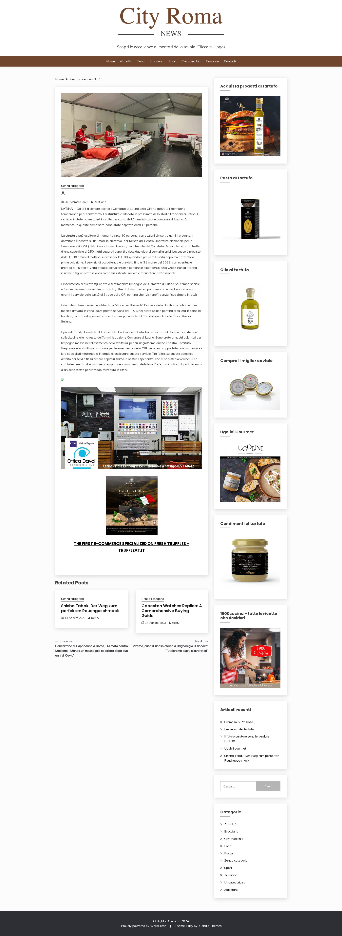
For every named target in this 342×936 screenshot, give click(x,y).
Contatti (230, 61)
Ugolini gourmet (235, 748)
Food (140, 61)
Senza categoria (72, 186)
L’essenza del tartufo (239, 729)
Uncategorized (234, 882)
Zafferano (231, 890)
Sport (173, 61)
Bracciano (156, 61)
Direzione (100, 202)
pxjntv (95, 618)
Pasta (228, 853)
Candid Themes (210, 926)
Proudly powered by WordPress (144, 926)
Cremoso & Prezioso (238, 722)
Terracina (212, 61)
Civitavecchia (190, 61)
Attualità (126, 61)
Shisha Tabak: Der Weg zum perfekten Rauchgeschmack (90, 608)
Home (110, 61)
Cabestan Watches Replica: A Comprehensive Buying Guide (172, 610)
